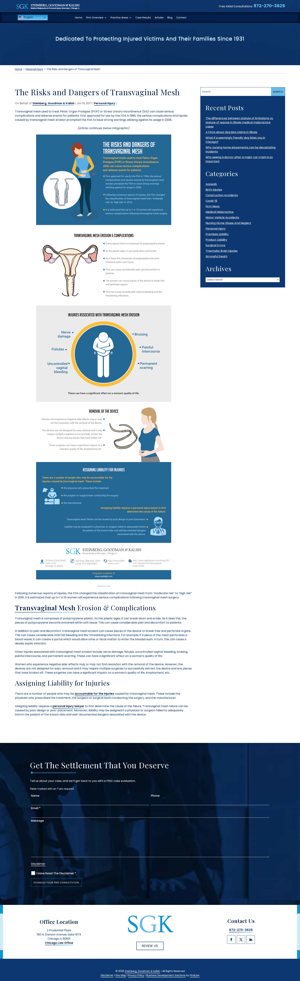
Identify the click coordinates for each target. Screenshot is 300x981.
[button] (296, 955)
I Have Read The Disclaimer (56, 873)
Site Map (120, 975)
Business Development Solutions (166, 975)
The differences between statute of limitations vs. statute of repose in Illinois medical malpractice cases (239, 122)
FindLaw (194, 975)
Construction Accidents (222, 195)
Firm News (213, 206)
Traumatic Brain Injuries (222, 251)
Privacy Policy (136, 975)
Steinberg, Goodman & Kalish (53, 103)
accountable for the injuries (94, 694)
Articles (159, 17)
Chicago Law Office (59, 943)
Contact (181, 17)
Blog (169, 17)
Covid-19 (211, 201)
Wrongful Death (216, 256)
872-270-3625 (269, 6)
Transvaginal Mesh (45, 607)
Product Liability (216, 240)
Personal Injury (104, 103)
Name (35, 796)
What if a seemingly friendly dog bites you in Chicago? (235, 140)
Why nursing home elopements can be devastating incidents (241, 149)
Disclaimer (38, 864)
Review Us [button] (150, 946)
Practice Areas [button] (119, 17)
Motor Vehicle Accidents (222, 217)
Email (35, 808)
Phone (155, 796)
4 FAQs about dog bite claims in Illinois (231, 132)
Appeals (211, 184)
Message (37, 821)
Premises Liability (217, 234)
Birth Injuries (214, 190)
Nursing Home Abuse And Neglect (228, 223)
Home (78, 17)
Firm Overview (94, 17)
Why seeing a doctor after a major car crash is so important (239, 159)
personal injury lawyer (68, 706)
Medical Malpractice (220, 212)
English (28, 17)
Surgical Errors (215, 245)
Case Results (143, 17)
